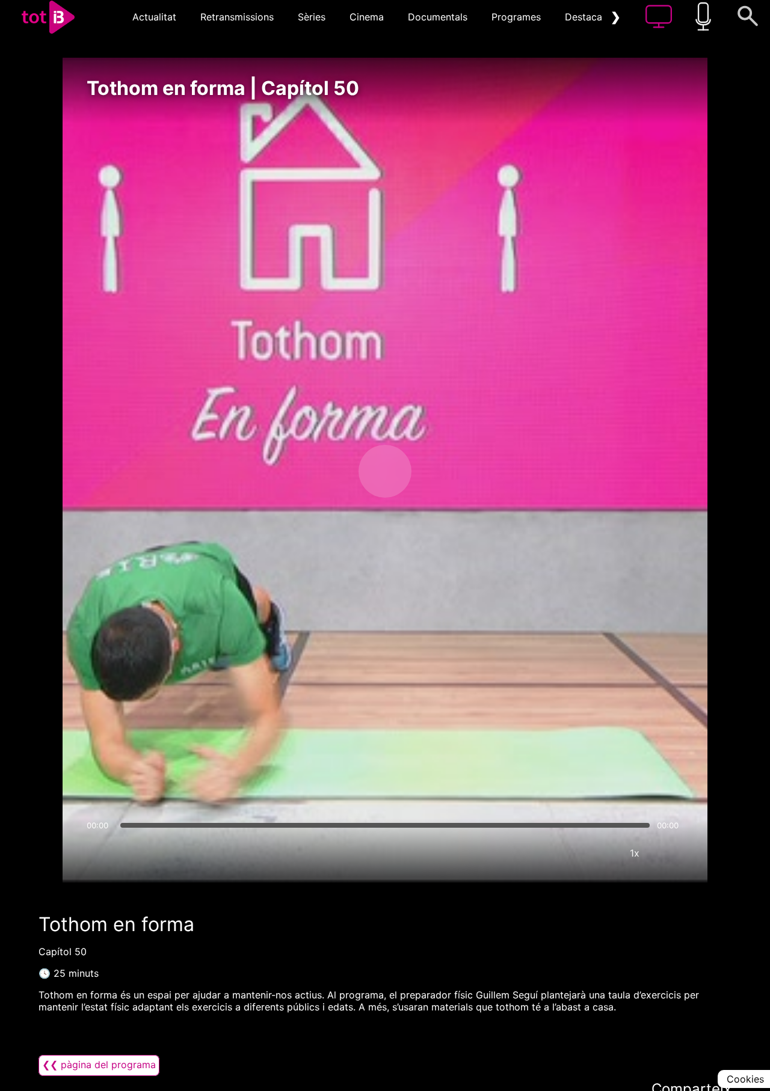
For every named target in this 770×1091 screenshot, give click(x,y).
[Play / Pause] (385, 471)
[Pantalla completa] (670, 853)
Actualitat (154, 17)
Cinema (367, 17)
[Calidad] (598, 853)
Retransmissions (237, 17)
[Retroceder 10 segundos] (321, 471)
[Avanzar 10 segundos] (448, 471)
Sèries (311, 17)
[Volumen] (99, 853)
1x (634, 853)
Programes (516, 17)
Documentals (437, 17)
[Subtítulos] (562, 853)
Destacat (585, 17)
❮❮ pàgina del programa (99, 1065)
